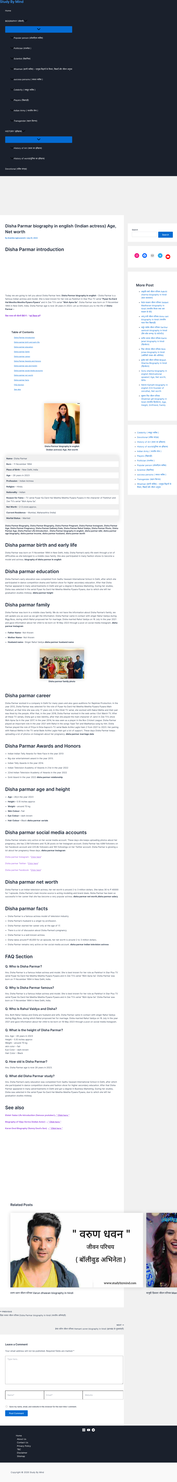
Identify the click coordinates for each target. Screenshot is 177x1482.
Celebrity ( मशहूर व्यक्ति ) (25, 89)
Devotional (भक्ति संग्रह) (16, 169)
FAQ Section (19, 385)
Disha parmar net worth (23, 375)
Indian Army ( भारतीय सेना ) (26, 110)
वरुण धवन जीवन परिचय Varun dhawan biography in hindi (41, 1293)
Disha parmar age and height (25, 366)
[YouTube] (88, 1430)
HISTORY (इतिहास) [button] (13, 131)
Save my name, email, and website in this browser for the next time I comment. (43, 1407)
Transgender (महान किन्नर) (25, 121)
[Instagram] (83, 1430)
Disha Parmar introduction (24, 337)
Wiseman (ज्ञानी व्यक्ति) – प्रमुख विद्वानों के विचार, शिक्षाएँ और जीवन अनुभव (43, 69)
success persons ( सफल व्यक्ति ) (28, 79)
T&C (19, 1449)
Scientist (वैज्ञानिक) (22, 58)
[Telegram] (93, 1430)
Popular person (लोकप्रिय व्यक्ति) (28, 38)
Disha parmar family (22, 352)
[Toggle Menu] (38, 29)
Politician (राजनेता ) (22, 48)
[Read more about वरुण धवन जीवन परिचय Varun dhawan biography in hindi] (76, 1286)
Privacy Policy (24, 1446)
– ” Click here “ (62, 1115)
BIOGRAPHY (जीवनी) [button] (14, 21)
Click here (36, 857)
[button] (25, 21)
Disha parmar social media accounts (28, 371)
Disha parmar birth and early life (27, 342)
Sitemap (21, 1456)
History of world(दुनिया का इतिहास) (29, 158)
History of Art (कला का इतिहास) (28, 148)
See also (17, 389)
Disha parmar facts (21, 380)
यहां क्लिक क (34, 315)
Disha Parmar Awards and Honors (27, 361)
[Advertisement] (88, 196)
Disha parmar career (22, 356)
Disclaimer (22, 1452)
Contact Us (22, 1442)
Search (135, 230)
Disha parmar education (23, 347)
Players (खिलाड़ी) (21, 100)
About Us (21, 1439)
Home (8, 10)
